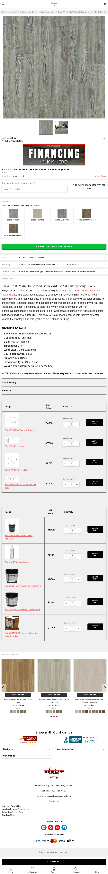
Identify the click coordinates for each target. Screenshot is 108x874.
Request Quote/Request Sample (54, 246)
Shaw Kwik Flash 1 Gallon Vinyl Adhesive (22, 609)
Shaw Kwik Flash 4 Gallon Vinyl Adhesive (23, 586)
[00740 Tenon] (31, 711)
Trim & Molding (9, 382)
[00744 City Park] (63, 711)
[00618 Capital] (60, 711)
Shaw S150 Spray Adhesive (17, 562)
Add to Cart (95, 422)
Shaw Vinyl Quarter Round (16, 470)
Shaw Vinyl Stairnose (14, 446)
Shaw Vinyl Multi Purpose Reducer (20, 430)
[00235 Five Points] (40, 711)
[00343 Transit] (50, 711)
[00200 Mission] (7, 711)
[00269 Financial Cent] (46, 711)
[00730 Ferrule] (28, 711)
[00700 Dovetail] (21, 711)
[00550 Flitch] (18, 711)
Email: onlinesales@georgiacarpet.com (54, 796)
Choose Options (18, 695)
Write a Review (100, 176)
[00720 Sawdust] (24, 711)
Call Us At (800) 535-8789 (54, 791)
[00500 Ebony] (14, 711)
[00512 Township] (53, 711)
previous (3, 688)
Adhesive (6, 390)
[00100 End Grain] (4, 711)
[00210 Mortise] (11, 711)
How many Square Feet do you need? (18, 183)
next (105, 688)
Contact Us (54, 801)
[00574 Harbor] (56, 711)
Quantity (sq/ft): (69, 418)
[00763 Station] (67, 711)
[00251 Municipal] (43, 711)
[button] (54, 154)
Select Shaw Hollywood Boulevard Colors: (21, 206)
